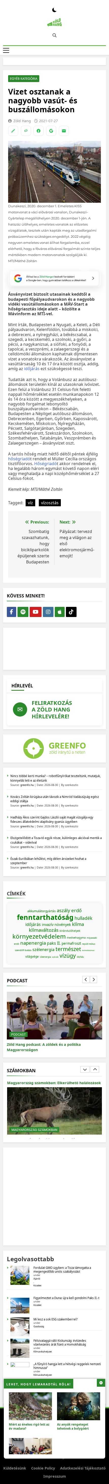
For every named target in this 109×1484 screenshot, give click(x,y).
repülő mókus (88, 943)
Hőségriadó (45, 463)
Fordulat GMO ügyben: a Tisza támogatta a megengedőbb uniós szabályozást (62, 1269)
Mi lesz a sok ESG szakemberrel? (55, 1319)
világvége (32, 956)
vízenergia (45, 956)
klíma (78, 924)
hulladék (83, 918)
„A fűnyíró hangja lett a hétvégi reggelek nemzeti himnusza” (67, 1366)
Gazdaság (38, 1326)
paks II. (54, 943)
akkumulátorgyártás (41, 911)
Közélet (37, 1285)
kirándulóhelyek (70, 931)
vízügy (68, 955)
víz (30, 503)
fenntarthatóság (45, 917)
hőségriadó (19, 459)
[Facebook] (38, 131)
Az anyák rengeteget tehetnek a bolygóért (73, 1426)
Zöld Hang (22, 120)
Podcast (18, 1034)
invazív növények (56, 924)
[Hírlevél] (64, 131)
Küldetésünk (14, 1468)
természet (68, 949)
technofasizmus (88, 950)
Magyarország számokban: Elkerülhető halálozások (54, 1082)
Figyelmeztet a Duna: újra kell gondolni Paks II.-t (66, 1298)
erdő (76, 910)
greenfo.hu (27, 785)
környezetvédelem (39, 936)
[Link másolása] (26, 131)
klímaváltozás (44, 930)
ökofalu (80, 956)
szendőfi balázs (23, 950)
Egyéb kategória (24, 78)
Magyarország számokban (34, 1130)
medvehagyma (76, 937)
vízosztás (50, 503)
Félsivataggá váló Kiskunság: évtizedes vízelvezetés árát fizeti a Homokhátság (59, 1342)
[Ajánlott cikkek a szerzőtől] (13, 131)
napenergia (33, 943)
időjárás (32, 368)
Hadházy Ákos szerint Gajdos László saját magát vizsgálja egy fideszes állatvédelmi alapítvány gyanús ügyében (51, 819)
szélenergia (43, 949)
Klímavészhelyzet (42, 1351)
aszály (63, 910)
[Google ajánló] (51, 131)
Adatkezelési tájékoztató (83, 1468)
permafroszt (71, 943)
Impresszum (54, 1476)
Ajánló (36, 1278)
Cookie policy (43, 1468)
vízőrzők (55, 957)
